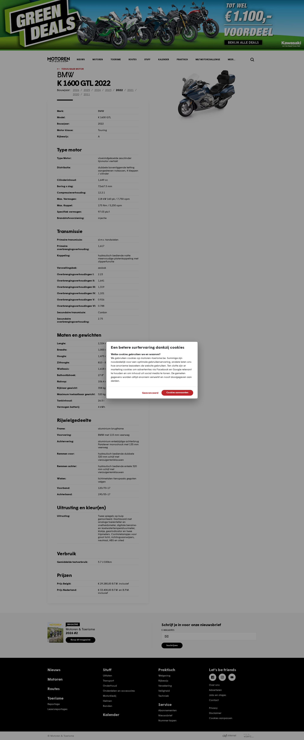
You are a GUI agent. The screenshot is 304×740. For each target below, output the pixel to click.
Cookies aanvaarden (177, 392)
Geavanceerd (150, 392)
